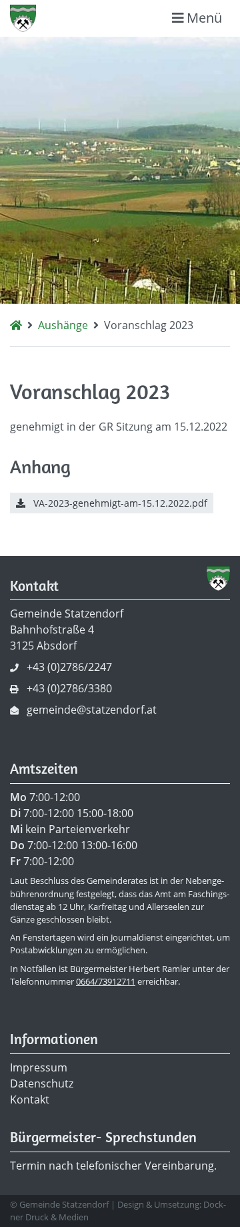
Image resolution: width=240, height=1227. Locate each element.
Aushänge (63, 325)
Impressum (38, 1067)
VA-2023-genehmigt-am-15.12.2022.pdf (119, 503)
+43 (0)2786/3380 (69, 688)
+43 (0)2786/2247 (69, 667)
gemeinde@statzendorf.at (92, 709)
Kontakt (29, 1099)
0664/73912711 (105, 981)
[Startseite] (16, 325)
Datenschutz (41, 1083)
